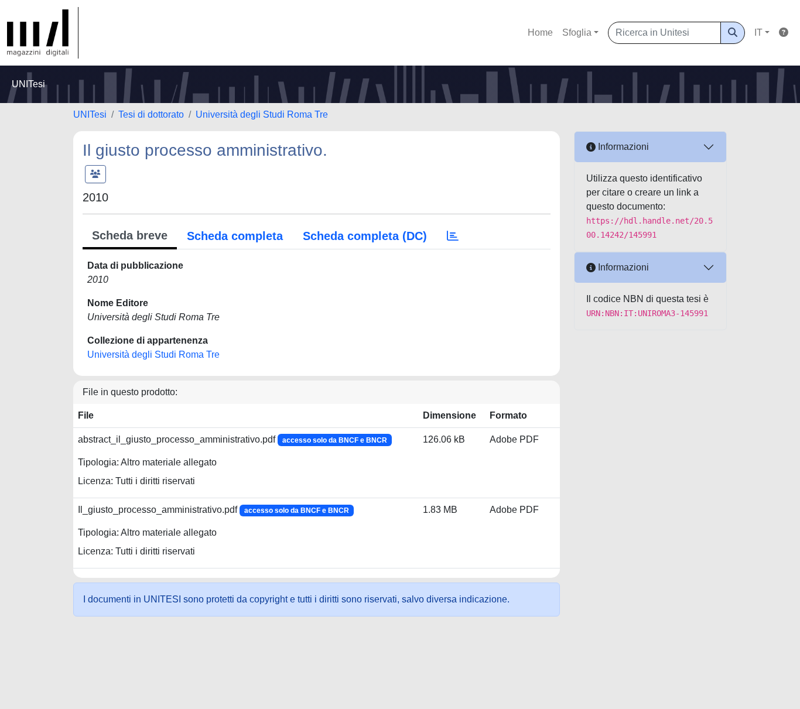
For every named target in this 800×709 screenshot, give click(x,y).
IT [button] (758, 32)
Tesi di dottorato (151, 114)
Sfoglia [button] (577, 32)
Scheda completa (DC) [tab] (365, 236)
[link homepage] (42, 33)
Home (540, 32)
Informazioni (622, 147)
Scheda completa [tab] (235, 236)
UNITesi (90, 114)
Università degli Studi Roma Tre (262, 114)
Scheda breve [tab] (129, 235)
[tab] (453, 236)
